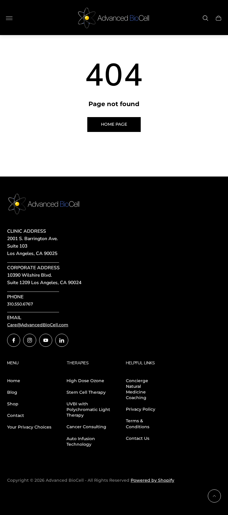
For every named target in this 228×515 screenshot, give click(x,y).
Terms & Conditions (137, 423)
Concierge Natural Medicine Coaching (137, 389)
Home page (114, 124)
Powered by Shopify (152, 480)
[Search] (205, 18)
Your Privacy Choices (29, 427)
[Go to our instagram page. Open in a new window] (29, 340)
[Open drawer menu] (9, 18)
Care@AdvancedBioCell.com (37, 324)
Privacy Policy (140, 409)
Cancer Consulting (86, 426)
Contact (15, 415)
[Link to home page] (44, 204)
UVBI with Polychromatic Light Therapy (88, 409)
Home (13, 380)
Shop (12, 404)
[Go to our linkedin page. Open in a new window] (61, 340)
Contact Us (137, 438)
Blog (12, 392)
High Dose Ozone (85, 380)
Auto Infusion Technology (80, 441)
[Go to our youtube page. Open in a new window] (45, 340)
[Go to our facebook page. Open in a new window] (13, 340)
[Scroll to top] (214, 496)
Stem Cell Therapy (86, 392)
